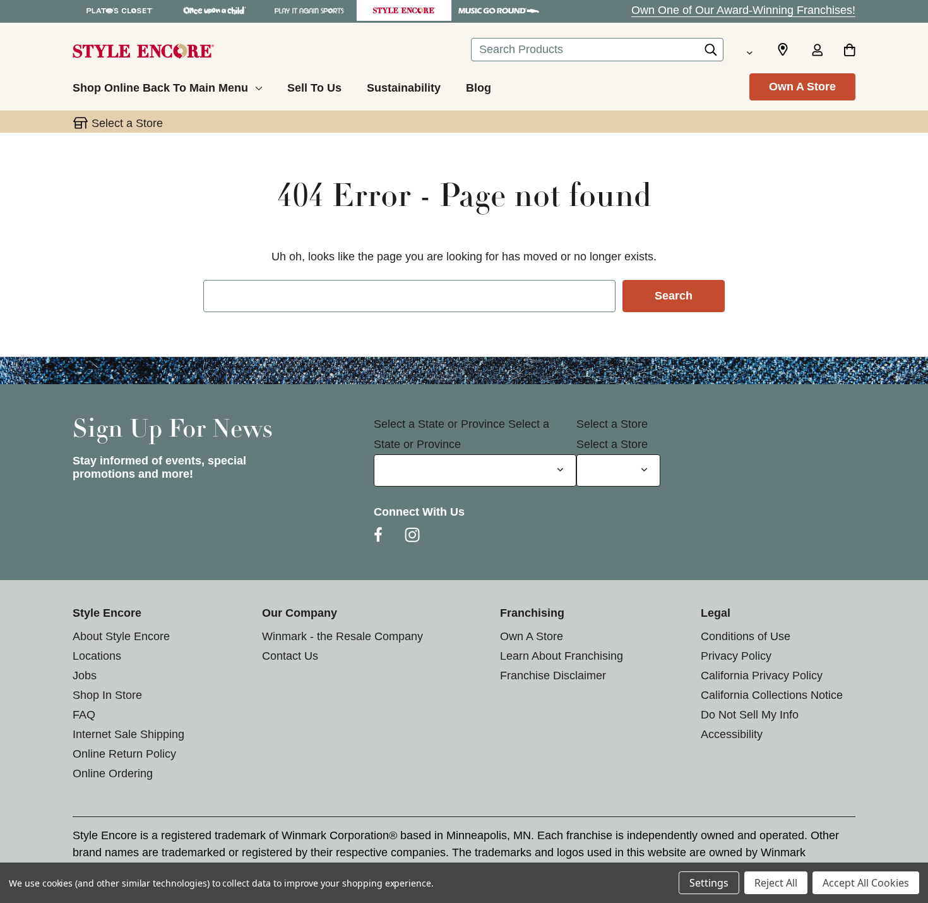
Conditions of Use (745, 636)
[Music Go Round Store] (498, 10)
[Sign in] (816, 51)
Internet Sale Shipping (128, 734)
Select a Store (612, 424)
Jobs (85, 675)
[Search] (711, 53)
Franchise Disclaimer (553, 675)
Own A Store (802, 86)
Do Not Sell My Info (750, 714)
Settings (709, 883)
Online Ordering (113, 773)
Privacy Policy (736, 656)
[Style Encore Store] (404, 10)
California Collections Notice (772, 695)
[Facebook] (378, 534)
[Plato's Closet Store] (120, 10)
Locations (97, 656)
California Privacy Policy (762, 675)
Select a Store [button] (127, 123)
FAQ (84, 714)
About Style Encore (121, 636)
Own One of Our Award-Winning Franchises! (743, 10)
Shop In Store (107, 695)
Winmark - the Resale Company (342, 636)
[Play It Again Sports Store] (309, 10)
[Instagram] (412, 534)
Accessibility (732, 734)
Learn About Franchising (561, 656)
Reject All (775, 883)
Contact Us (290, 656)
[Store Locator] (782, 50)
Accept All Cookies (866, 883)
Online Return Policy (124, 754)
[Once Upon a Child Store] (214, 10)
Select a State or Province (439, 424)
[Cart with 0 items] (849, 51)
